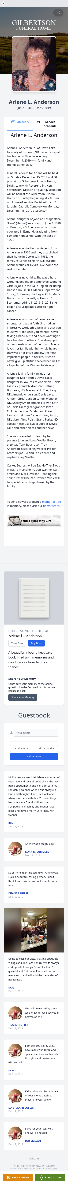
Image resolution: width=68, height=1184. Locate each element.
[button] (34, 930)
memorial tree (51, 502)
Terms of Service (43, 1168)
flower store (51, 506)
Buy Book (36, 643)
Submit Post (34, 756)
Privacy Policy (24, 1168)
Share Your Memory (22, 697)
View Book (17, 643)
